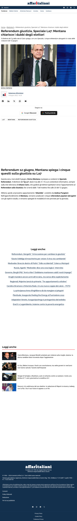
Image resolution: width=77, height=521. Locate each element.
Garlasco (48, 11)
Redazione (5, 497)
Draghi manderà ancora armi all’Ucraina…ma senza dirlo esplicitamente (38, 277)
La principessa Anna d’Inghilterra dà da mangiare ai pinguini (38, 291)
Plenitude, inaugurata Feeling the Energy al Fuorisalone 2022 (38, 295)
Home (3, 27)
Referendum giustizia (27, 119)
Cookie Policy (38, 516)
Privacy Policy (38, 513)
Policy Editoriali (7, 494)
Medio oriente (13, 11)
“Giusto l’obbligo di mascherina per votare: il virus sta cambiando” (38, 259)
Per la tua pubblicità (8, 500)
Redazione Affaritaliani (16, 93)
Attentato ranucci (25, 11)
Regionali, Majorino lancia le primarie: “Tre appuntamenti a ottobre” (38, 281)
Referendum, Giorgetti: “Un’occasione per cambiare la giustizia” (38, 254)
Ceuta (42, 11)
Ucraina (35, 11)
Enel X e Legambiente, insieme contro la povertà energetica (38, 304)
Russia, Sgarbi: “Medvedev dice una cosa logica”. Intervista (38, 268)
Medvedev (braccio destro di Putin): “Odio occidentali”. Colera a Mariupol (38, 263)
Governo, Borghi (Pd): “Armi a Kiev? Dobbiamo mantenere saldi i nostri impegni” (38, 272)
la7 (3, 119)
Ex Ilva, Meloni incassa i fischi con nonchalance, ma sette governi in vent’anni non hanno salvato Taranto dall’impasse (45, 367)
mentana (11, 119)
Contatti (5, 491)
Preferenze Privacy (38, 519)
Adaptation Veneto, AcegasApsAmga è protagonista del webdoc (38, 300)
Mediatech (10, 27)
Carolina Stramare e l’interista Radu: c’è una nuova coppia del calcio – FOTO (38, 286)
